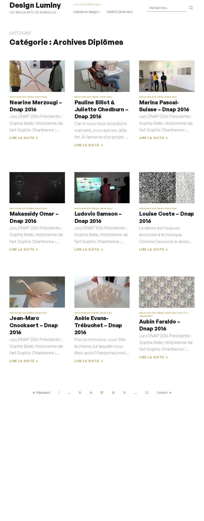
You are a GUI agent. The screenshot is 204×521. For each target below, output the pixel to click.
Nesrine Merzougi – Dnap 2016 (35, 106)
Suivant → (164, 392)
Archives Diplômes (86, 4)
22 (147, 392)
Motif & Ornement (119, 12)
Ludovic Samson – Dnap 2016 (98, 217)
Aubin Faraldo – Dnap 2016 (159, 325)
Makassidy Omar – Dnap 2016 (33, 217)
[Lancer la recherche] (191, 8)
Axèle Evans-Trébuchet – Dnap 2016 (98, 325)
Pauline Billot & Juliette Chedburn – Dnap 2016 (101, 109)
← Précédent (41, 392)
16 (91, 392)
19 (124, 392)
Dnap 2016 (41, 97)
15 (80, 392)
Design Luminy (34, 4)
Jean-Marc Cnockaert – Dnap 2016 (33, 325)
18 (113, 392)
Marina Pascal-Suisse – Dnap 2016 (164, 106)
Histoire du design (85, 12)
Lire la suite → (23, 138)
